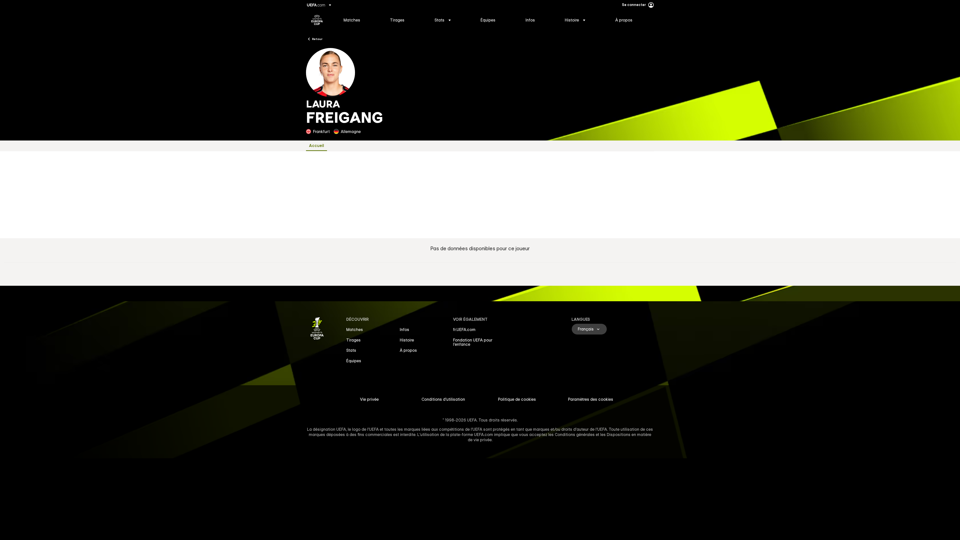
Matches (354, 329)
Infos (404, 329)
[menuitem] (360, 20)
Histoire (407, 340)
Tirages (353, 340)
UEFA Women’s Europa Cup (317, 20)
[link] (352, 20)
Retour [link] (317, 38)
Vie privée (369, 399)
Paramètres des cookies (590, 399)
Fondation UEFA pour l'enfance (472, 342)
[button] (442, 20)
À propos (408, 350)
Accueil (316, 146)
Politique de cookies (517, 399)
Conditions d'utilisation (443, 399)
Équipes (353, 360)
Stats (351, 350)
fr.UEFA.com (464, 329)
